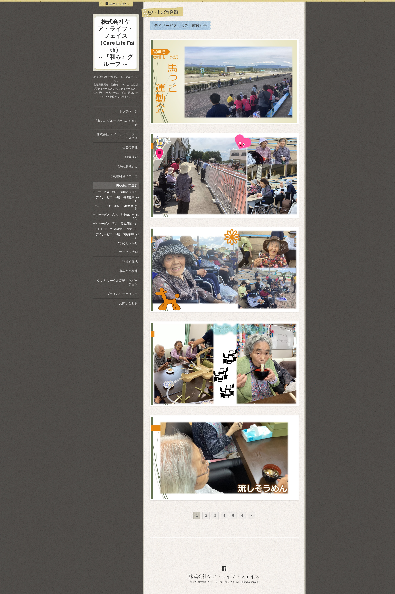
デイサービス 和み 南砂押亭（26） (117, 236)
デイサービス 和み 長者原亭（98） (117, 199)
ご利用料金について (124, 176)
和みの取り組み (127, 166)
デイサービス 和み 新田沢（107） (116, 192)
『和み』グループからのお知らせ (116, 122)
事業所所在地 (128, 271)
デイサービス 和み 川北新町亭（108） (116, 216)
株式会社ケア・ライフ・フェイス (224, 576)
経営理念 (131, 157)
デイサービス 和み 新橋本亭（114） (116, 208)
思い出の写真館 (127, 185)
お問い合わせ (128, 303)
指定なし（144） (128, 243)
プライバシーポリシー (122, 294)
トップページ (128, 111)
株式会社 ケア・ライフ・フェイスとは (117, 136)
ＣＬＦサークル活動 (124, 252)
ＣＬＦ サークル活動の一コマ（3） (117, 229)
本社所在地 (130, 261)
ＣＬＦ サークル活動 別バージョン (117, 282)
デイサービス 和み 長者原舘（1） (116, 223)
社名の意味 (130, 147)
